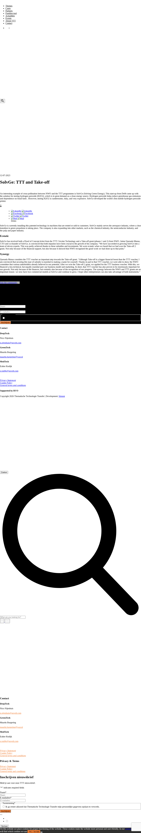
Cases (8, 8)
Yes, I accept (34, 832)
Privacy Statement (8, 380)
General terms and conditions (13, 385)
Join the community (9, 282)
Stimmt (62, 396)
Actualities (10, 16)
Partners (9, 11)
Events (8, 18)
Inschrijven (5, 322)
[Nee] (41, 832)
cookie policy (131, 829)
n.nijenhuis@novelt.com (10, 343)
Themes (9, 6)
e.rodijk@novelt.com (9, 371)
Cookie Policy (6, 383)
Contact (9, 23)
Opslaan (4, 826)
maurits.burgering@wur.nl (11, 357)
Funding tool (11, 13)
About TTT (11, 21)
